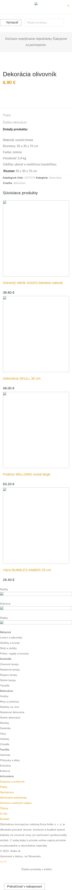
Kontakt (4, 818)
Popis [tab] (7, 115)
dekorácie (19, 182)
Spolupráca (7, 792)
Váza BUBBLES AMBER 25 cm (27, 570)
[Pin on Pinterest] (15, 96)
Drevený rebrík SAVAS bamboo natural (33, 283)
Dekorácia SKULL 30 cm (22, 378)
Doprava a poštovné (12, 781)
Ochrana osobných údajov (16, 802)
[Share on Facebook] (4, 96)
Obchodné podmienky (13, 797)
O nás (3, 813)
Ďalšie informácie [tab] (15, 122)
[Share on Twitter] (9, 96)
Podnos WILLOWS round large (26, 474)
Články (4, 808)
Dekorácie (55, 177)
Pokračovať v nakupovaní (24, 886)
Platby (3, 786)
